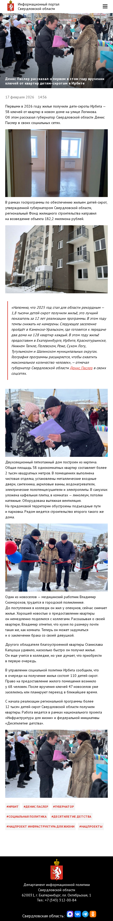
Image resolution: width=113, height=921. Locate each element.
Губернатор (64, 806)
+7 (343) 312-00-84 (60, 900)
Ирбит (13, 806)
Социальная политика (27, 816)
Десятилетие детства (72, 816)
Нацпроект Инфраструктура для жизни (41, 826)
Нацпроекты (91, 826)
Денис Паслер (81, 368)
